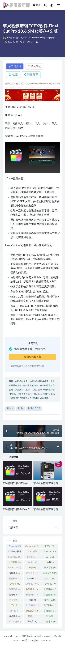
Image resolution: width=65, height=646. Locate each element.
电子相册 (14, 605)
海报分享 (32, 74)
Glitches (32, 557)
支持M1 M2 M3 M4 (14, 584)
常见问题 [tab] (36, 66)
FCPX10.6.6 (34, 408)
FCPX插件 (32, 552)
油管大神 (14, 600)
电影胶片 (50, 605)
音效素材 (49, 621)
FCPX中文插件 (14, 552)
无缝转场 (14, 595)
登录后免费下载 (32, 357)
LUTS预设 (14, 562)
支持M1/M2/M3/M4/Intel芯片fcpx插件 (38, 38)
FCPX (20, 408)
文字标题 (50, 589)
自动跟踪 (50, 611)
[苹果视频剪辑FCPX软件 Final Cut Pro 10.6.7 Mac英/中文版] (48, 470)
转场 (32, 616)
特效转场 (49, 600)
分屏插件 (14, 573)
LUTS (50, 557)
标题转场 (50, 595)
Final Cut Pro (50, 552)
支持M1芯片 (32, 584)
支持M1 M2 (32, 579)
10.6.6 (10, 408)
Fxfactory (14, 557)
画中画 (14, 611)
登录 (38, 5)
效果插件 (32, 589)
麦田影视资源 (12, 38)
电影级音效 (32, 605)
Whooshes (14, 568)
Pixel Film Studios (49, 563)
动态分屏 (32, 573)
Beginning (15, 546)
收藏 (14, 74)
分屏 (32, 568)
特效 (32, 600)
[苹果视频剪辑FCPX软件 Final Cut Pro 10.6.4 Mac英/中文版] (17, 471)
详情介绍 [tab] (16, 66)
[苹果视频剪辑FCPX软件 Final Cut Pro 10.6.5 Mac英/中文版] (48, 497)
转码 (49, 616)
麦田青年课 (27, 636)
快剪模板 (14, 578)
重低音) (32, 621)
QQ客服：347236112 (41, 640)
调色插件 (14, 616)
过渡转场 (14, 621)
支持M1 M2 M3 (49, 579)
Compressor (32, 546)
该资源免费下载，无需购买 (30, 349)
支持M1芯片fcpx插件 (50, 584)
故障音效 (14, 589)
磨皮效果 (32, 611)
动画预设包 (50, 573)
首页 (21, 84)
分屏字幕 (49, 568)
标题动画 (32, 595)
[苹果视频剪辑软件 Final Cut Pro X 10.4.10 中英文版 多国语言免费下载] (17, 496)
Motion (32, 562)
